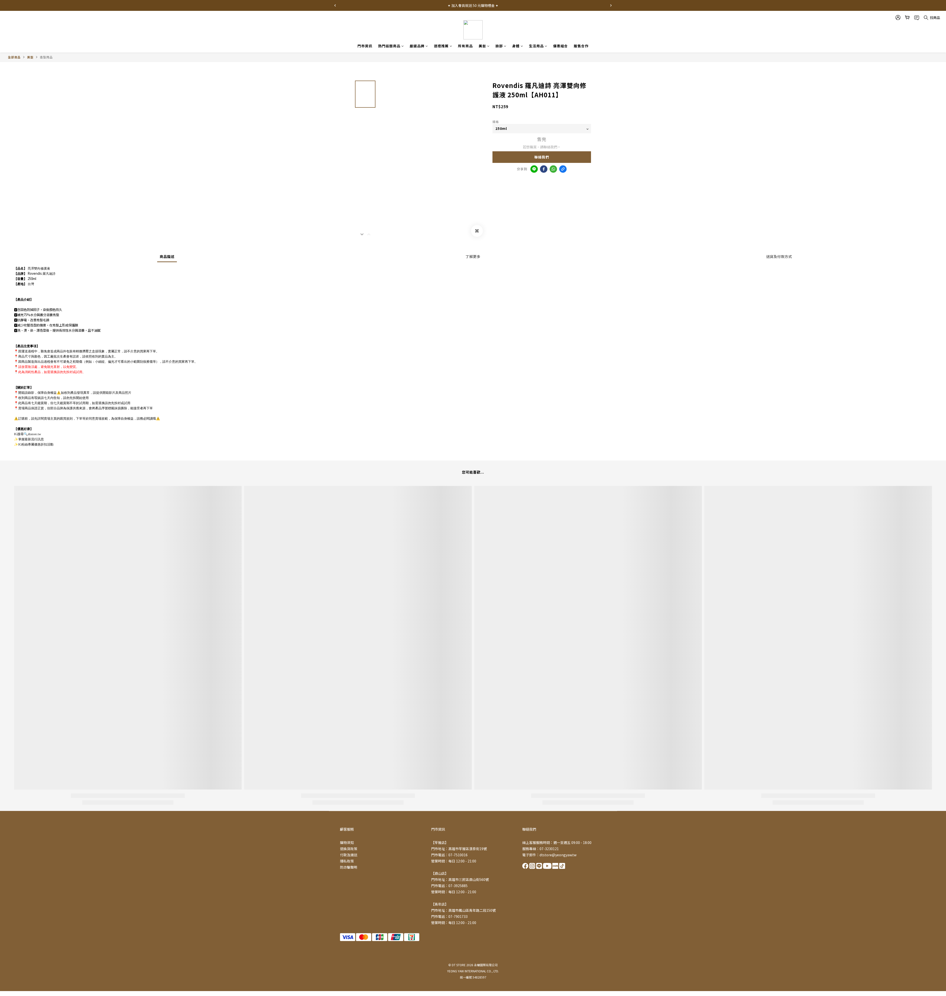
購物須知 (347, 842)
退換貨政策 (348, 848)
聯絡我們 (541, 157)
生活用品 (536, 45)
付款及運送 (348, 854)
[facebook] (543, 169)
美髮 (482, 45)
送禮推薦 (441, 45)
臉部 (499, 45)
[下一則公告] (611, 5)
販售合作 (581, 45)
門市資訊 (364, 45)
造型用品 (46, 57)
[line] (534, 169)
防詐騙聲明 (348, 867)
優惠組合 (560, 45)
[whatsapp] (553, 169)
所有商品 (465, 45)
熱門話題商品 (389, 45)
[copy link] (563, 169)
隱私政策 (347, 861)
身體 (516, 45)
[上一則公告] (335, 5)
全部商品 (14, 57)
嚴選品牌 (417, 45)
